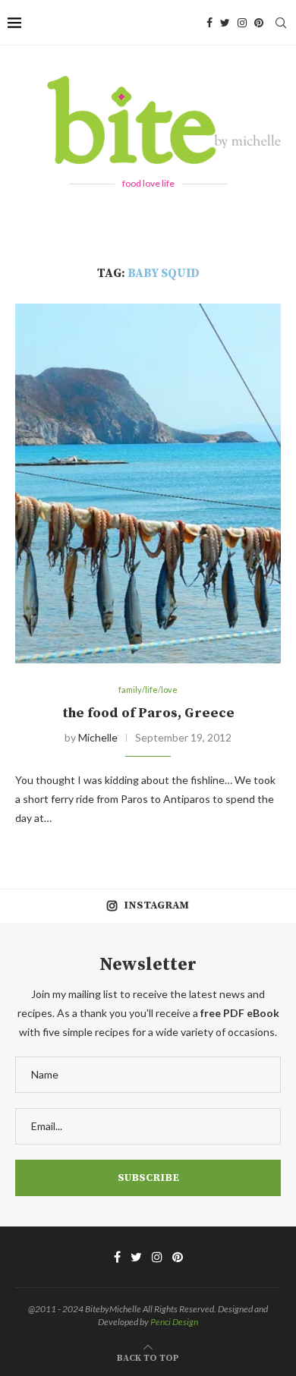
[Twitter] (225, 23)
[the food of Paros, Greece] (148, 483)
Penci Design (174, 1321)
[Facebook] (209, 23)
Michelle (98, 737)
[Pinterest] (258, 23)
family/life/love (148, 689)
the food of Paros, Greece (148, 713)
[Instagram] (242, 23)
